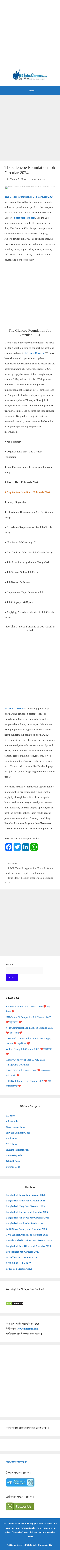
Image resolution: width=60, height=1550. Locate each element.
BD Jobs (10, 1115)
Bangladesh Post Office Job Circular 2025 (28, 1246)
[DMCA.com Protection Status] (14, 1304)
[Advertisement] (30, 36)
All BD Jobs (12, 1121)
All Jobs (12, 863)
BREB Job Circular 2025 (19, 1268)
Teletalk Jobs (13, 1161)
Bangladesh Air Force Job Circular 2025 (27, 1217)
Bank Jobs (11, 1138)
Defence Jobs (13, 1166)
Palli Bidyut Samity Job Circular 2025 (26, 1229)
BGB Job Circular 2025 (18, 1263)
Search (9, 964)
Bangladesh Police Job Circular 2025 (26, 1195)
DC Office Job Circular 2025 (21, 1257)
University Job (14, 1155)
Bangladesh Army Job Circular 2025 (25, 1200)
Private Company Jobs (18, 1132)
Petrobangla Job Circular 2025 (22, 1251)
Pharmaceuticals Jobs (17, 1149)
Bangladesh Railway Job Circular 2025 (27, 1212)
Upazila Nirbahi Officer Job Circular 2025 (29, 1240)
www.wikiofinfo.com (27, 1328)
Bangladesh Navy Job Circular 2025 (25, 1206)
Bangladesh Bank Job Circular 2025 (25, 1223)
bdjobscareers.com (24, 217)
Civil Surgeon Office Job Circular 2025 (27, 1234)
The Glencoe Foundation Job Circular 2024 (29, 196)
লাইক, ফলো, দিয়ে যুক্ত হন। (17, 1462)
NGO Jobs (11, 1144)
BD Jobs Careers (34, 353)
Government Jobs (15, 1127)
